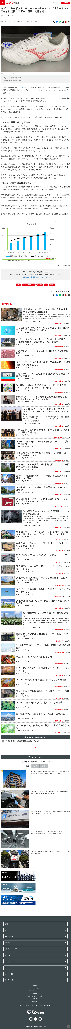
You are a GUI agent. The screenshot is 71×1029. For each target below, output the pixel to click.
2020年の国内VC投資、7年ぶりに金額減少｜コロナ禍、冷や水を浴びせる (42, 579)
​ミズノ (18, 285)
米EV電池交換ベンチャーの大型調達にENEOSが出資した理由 (46, 512)
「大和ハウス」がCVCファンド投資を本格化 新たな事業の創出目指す (46, 310)
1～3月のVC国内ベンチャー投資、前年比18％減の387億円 (43, 646)
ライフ (7, 968)
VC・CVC (37, 321)
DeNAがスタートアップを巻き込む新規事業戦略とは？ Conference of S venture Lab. (41, 398)
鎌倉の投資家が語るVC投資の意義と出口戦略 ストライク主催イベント (42, 454)
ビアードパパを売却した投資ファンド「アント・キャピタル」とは (43, 669)
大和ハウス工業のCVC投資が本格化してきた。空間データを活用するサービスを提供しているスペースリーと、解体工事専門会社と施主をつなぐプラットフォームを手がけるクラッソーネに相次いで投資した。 (46, 317)
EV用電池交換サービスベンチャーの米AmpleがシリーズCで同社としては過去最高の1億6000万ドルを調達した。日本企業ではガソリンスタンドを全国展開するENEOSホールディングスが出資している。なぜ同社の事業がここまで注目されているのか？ (46, 520)
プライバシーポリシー (35, 991)
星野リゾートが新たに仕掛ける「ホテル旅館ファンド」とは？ (42, 635)
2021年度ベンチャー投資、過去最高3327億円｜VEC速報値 (42, 488)
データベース (9, 930)
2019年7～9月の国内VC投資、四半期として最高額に (42, 679)
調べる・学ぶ (9, 936)
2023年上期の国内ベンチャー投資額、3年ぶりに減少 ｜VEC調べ (42, 442)
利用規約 (35, 993)
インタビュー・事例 (11, 949)
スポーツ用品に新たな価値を (13, 78)
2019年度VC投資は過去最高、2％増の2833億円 (45, 614)
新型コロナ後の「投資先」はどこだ (35, 656)
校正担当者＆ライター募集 (35, 996)
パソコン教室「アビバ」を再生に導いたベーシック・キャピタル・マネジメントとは (43, 500)
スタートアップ (28, 321)
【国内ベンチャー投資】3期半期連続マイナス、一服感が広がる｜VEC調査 (42, 465)
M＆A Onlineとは (35, 988)
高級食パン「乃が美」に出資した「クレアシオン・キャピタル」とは (42, 544)
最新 (27, 766)
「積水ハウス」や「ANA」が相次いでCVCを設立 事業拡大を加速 (43, 375)
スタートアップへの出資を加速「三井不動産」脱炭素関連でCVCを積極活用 (43, 363)
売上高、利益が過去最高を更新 (13, 80)
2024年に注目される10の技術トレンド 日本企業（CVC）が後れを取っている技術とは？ (41, 386)
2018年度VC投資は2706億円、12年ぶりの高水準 (40, 713)
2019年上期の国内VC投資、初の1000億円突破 (39, 702)
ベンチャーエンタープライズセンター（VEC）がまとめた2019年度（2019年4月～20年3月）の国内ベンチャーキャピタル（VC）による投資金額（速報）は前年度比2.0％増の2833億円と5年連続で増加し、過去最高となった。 (46, 621)
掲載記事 (35, 999)
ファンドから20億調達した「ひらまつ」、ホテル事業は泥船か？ (42, 692)
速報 (6, 924)
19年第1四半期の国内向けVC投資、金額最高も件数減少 (43, 726)
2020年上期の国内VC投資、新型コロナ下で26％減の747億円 (42, 602)
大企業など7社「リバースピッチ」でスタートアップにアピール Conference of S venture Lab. (46, 411)
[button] (35, 747)
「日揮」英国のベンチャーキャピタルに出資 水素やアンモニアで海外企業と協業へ (43, 329)
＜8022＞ (24, 87)
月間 (43, 766)
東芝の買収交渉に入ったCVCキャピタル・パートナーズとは (43, 556)
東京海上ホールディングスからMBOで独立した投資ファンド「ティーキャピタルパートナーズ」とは (42, 533)
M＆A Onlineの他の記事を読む (60, 291)
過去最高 (52, 285)
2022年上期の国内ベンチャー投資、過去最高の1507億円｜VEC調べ (42, 477)
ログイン (55, 3)
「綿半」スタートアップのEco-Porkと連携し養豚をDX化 (42, 352)
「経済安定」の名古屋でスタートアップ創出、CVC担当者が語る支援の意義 (43, 431)
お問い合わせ (35, 1001)
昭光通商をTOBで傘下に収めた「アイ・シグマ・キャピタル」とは (43, 567)
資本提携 (39, 285)
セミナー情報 (9, 974)
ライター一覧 (9, 980)
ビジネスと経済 (10, 961)
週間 (35, 766)
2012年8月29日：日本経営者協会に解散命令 (16, 741)
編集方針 (35, 986)
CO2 (46, 285)
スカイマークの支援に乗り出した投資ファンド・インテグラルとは (43, 590)
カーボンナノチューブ (29, 285)
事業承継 (7, 943)
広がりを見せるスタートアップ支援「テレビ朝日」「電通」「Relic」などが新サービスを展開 (42, 340)
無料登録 (65, 3)
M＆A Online (11, 16)
